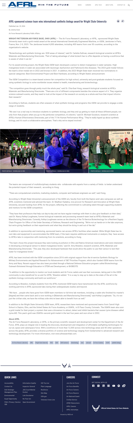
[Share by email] (122, 21)
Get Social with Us (99, 382)
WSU (51, 343)
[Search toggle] (129, 5)
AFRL (31, 343)
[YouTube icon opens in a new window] (113, 385)
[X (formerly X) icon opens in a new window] (98, 385)
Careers (70, 377)
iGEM (56, 343)
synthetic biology (116, 343)
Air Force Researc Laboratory (20, 343)
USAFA (107, 343)
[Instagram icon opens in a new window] (108, 385)
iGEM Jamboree (65, 343)
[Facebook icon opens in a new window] (93, 385)
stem (82, 343)
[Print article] (118, 21)
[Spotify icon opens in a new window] (118, 385)
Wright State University (41, 343)
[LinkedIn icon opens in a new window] (103, 385)
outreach (88, 343)
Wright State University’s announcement (38, 199)
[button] (3, 5)
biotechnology (74, 343)
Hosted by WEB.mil (66, 414)
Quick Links (10, 377)
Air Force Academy (98, 343)
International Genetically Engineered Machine (76, 41)
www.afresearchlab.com (65, 334)
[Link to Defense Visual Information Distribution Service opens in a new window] (123, 385)
